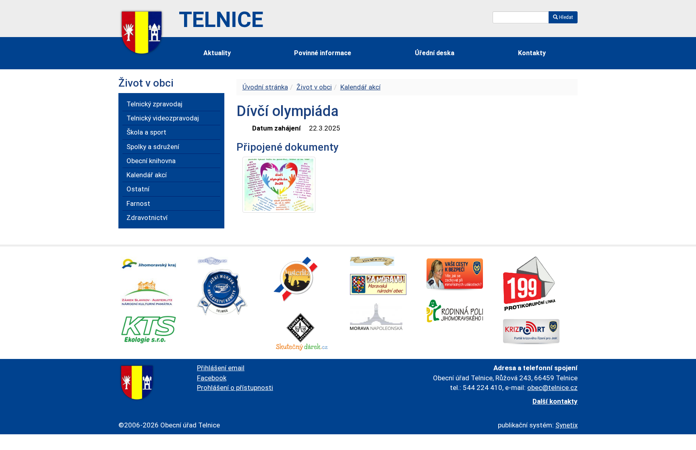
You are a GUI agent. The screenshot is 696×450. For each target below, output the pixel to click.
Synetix (566, 425)
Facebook (211, 378)
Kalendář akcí (360, 87)
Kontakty (532, 53)
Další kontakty (555, 401)
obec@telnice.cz (552, 388)
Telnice (221, 19)
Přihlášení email (220, 368)
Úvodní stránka (265, 87)
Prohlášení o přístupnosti (235, 388)
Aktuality (217, 53)
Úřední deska (434, 53)
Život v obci (314, 87)
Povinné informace (322, 53)
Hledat (565, 17)
